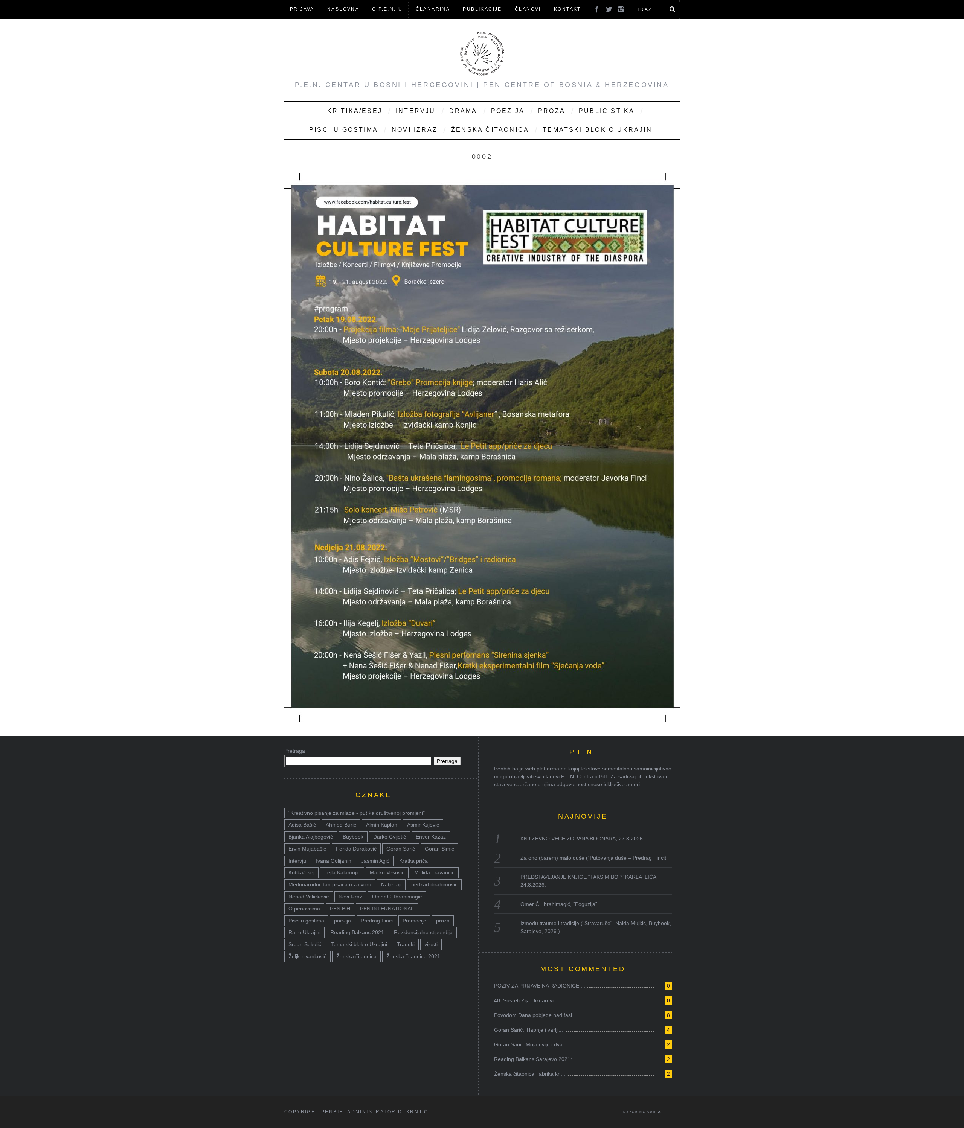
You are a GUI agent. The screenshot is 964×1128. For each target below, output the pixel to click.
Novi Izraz (415, 129)
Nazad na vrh (640, 1112)
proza (443, 921)
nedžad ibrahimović (434, 884)
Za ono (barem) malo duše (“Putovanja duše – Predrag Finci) (593, 858)
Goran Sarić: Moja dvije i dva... (530, 1044)
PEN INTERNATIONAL (387, 909)
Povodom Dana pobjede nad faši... (535, 1015)
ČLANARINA (433, 9)
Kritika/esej (301, 872)
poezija (342, 921)
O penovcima (304, 909)
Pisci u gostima (343, 129)
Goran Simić (439, 849)
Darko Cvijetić (389, 837)
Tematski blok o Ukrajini (599, 129)
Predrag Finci (377, 921)
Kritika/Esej (354, 111)
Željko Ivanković (307, 956)
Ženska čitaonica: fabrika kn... (529, 1074)
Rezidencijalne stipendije (423, 932)
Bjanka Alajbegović (310, 837)
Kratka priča (413, 861)
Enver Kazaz (431, 837)
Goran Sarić (400, 849)
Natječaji (391, 884)
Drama (463, 111)
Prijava (302, 9)
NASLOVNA (343, 9)
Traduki (406, 944)
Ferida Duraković (356, 849)
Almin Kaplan (381, 825)
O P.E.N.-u (387, 9)
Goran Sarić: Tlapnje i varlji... (528, 1030)
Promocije (414, 921)
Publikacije (482, 9)
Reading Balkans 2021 (357, 932)
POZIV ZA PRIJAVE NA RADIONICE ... (539, 986)
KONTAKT (567, 9)
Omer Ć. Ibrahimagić (397, 897)
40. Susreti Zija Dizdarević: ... (529, 1000)
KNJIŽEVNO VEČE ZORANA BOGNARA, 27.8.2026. (582, 839)
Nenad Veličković (308, 897)
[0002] (482, 720)
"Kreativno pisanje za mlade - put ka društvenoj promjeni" (356, 813)
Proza (551, 111)
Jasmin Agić (375, 861)
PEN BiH (340, 909)
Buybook (353, 837)
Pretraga (294, 751)
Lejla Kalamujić (342, 872)
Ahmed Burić (341, 825)
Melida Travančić (434, 872)
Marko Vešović (387, 872)
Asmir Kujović (423, 825)
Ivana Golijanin (333, 861)
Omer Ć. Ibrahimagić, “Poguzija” (558, 904)
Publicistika (607, 111)
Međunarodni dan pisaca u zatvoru (329, 884)
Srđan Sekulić (304, 944)
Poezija (508, 111)
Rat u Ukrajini (304, 932)
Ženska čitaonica (490, 129)
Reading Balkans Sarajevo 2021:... (535, 1059)
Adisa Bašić (302, 825)
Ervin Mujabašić (307, 849)
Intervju (416, 111)
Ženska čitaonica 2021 (413, 956)
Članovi (528, 9)
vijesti (431, 944)
